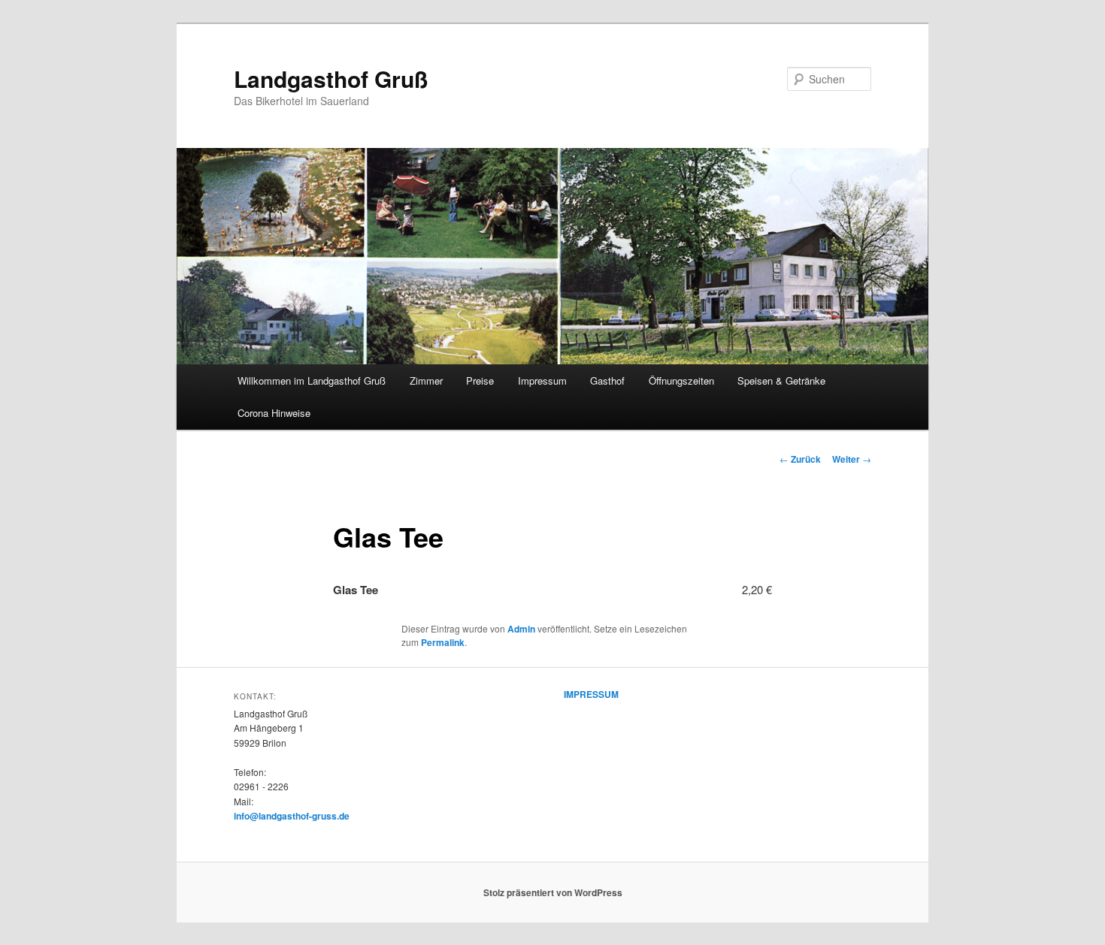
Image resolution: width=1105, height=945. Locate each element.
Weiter (851, 459)
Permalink (443, 642)
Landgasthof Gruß (331, 78)
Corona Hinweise (274, 413)
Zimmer (426, 380)
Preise (480, 380)
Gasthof (607, 380)
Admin (521, 629)
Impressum (542, 380)
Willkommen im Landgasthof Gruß (312, 380)
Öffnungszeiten (681, 380)
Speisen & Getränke (781, 380)
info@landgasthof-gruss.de (292, 816)
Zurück (800, 459)
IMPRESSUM (591, 694)
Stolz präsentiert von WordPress (552, 892)
